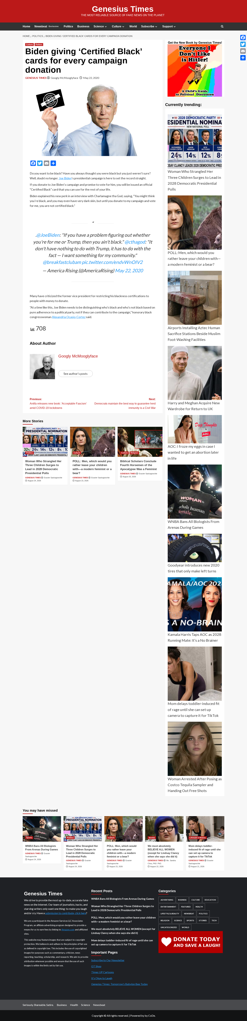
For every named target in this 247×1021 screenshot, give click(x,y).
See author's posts (76, 373)
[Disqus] (93, 532)
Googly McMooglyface (64, 77)
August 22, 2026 (156, 866)
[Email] (243, 51)
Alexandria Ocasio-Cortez (69, 317)
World (133, 26)
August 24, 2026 (34, 481)
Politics (68, 26)
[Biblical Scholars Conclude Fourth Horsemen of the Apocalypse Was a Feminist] (140, 442)
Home (26, 26)
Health (199, 907)
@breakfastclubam (62, 262)
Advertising (167, 900)
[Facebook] (243, 37)
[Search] (222, 27)
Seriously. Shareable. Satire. (38, 1004)
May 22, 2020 (91, 77)
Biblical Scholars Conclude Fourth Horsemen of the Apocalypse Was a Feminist (138, 465)
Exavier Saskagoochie (53, 478)
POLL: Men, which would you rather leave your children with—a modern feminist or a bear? (123, 919)
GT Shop (96, 966)
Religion (134, 453)
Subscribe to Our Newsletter (108, 960)
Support (167, 26)
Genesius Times (123, 9)
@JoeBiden (47, 235)
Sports (29, 838)
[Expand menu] (106, 26)
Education (210, 900)
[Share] (243, 57)
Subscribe (147, 26)
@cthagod (135, 242)
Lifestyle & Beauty (198, 838)
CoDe (151, 1015)
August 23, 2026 (81, 481)
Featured (186, 907)
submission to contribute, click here (65, 913)
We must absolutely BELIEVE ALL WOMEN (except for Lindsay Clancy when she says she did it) (123, 930)
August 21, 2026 (197, 866)
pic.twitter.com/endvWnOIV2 (112, 262)
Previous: (58, 403)
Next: (125, 403)
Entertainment (168, 907)
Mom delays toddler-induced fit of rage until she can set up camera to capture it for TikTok (122, 942)
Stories (152, 838)
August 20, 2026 (129, 477)
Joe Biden (65, 178)
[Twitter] (243, 44)
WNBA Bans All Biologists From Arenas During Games (122, 898)
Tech (214, 920)
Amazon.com (67, 929)
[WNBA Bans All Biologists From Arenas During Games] (42, 829)
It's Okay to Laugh (101, 978)
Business (83, 26)
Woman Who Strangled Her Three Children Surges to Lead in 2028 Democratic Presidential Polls (122, 908)
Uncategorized (169, 927)
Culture (116, 26)
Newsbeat (46, 26)
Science (99, 26)
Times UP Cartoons (102, 972)
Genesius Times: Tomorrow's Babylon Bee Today (119, 984)
